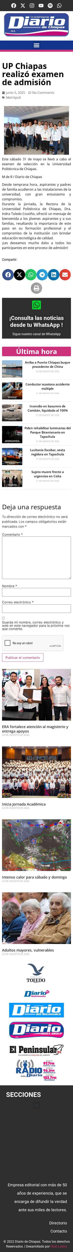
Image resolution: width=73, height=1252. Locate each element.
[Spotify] (50, 5)
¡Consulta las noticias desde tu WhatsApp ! (36, 321)
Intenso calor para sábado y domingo (34, 877)
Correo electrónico (18, 602)
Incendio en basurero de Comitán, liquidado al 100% (48, 408)
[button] (36, 45)
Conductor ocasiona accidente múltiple (48, 386)
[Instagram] (31, 5)
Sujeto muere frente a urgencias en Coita (47, 474)
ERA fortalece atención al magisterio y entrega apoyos (35, 729)
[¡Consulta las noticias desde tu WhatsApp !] (36, 305)
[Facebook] (13, 5)
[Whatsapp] (59, 5)
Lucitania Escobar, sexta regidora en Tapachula (47, 452)
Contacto (58, 1231)
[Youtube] (41, 5)
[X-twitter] (22, 5)
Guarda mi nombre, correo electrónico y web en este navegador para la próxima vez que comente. (36, 625)
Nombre (9, 586)
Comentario (12, 534)
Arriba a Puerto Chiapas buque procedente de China (47, 364)
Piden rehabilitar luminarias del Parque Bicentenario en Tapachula (48, 432)
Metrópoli (13, 97)
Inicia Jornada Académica (24, 804)
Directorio (58, 1223)
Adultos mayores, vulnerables (28, 950)
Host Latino (58, 1246)
